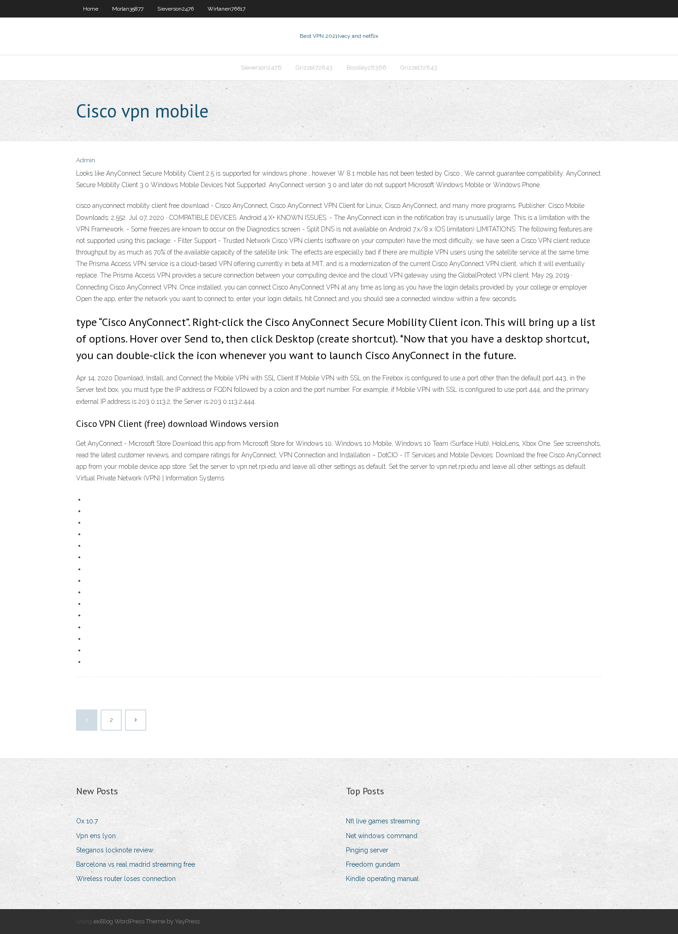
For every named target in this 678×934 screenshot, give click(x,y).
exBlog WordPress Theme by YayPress (147, 921)
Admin (85, 160)
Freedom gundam (373, 864)
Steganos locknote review (114, 850)
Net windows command (381, 835)
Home (90, 9)
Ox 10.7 (87, 821)
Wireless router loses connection (126, 878)
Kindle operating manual (382, 878)
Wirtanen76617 (226, 9)
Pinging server (367, 850)
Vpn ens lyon (96, 835)
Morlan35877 (127, 9)
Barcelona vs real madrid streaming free (135, 864)
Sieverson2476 (175, 9)
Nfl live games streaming (383, 821)
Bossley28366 (366, 67)
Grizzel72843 (314, 67)
